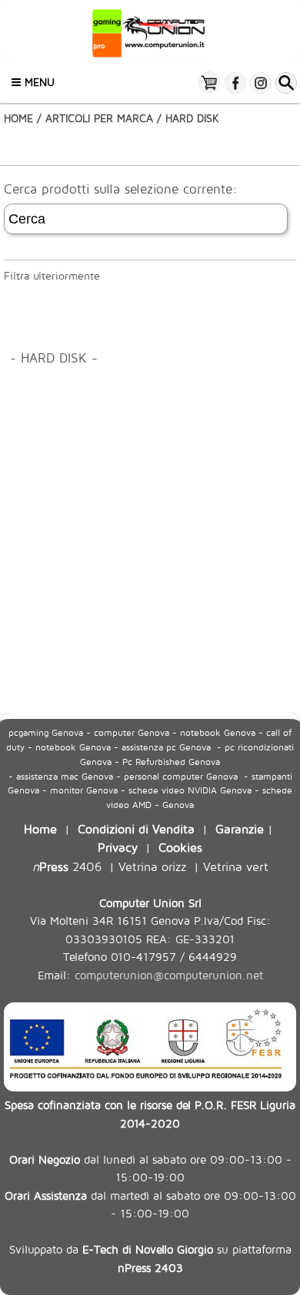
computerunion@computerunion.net (169, 975)
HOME (18, 117)
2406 (67, 866)
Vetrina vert (235, 866)
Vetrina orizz (152, 866)
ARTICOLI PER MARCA (99, 117)
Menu (38, 81)
